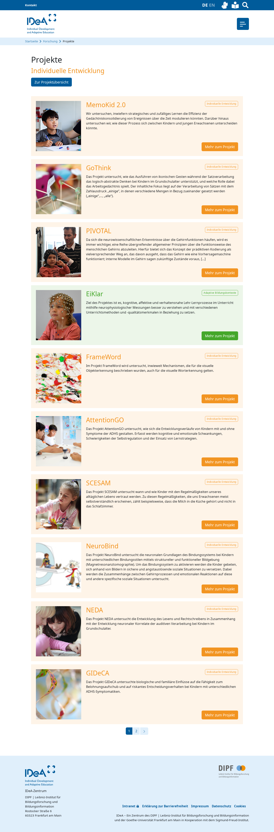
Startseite (31, 41)
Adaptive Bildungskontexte (220, 292)
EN (212, 5)
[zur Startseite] (41, 24)
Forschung (50, 41)
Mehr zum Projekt (220, 146)
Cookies (240, 806)
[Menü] (243, 24)
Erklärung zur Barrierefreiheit (165, 806)
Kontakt (31, 5)
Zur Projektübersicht (51, 82)
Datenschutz (221, 806)
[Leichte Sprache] (235, 5)
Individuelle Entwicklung (221, 103)
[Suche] (245, 5)
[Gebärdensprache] (224, 5)
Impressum (200, 806)
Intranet (128, 806)
